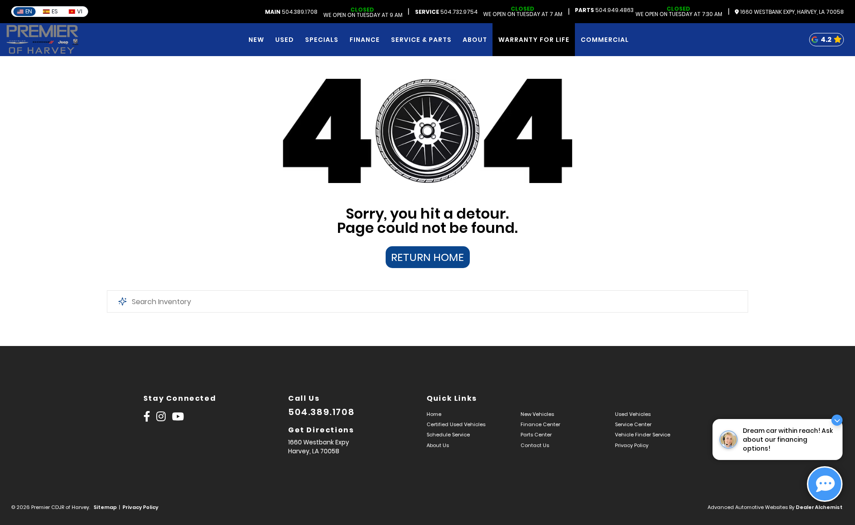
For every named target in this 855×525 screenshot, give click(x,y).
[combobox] (427, 301)
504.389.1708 (291, 12)
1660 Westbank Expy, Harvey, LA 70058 (791, 12)
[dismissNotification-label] (837, 420)
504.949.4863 (604, 10)
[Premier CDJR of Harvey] (42, 39)
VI (79, 11)
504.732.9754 (446, 12)
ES (55, 11)
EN (28, 11)
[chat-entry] (825, 484)
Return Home (427, 257)
